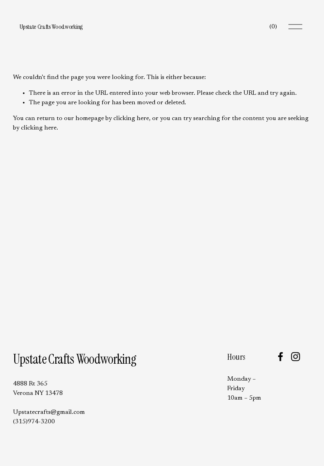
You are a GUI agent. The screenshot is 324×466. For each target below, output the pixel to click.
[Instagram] (295, 356)
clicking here (131, 118)
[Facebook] (280, 356)
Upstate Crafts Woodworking (51, 27)
